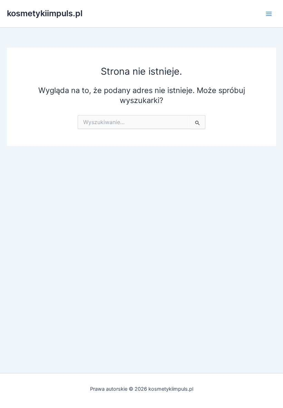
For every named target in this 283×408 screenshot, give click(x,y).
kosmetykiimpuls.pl (44, 13)
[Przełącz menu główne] (269, 14)
